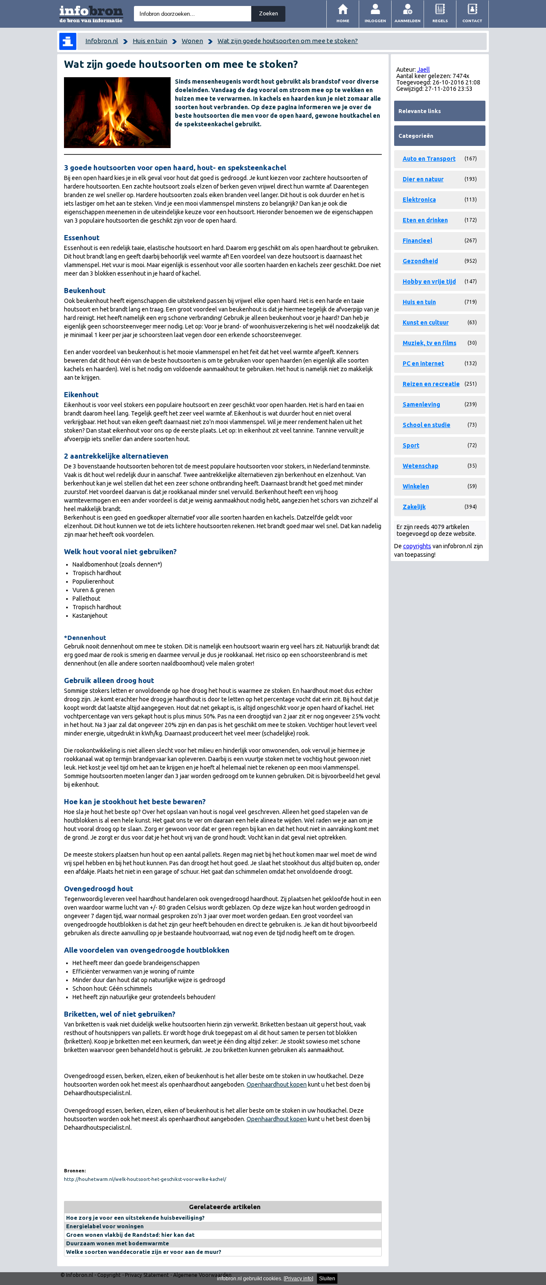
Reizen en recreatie (431, 384)
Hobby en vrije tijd (429, 281)
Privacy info (298, 1279)
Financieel (417, 240)
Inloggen (375, 20)
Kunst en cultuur (426, 322)
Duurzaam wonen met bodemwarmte (117, 1243)
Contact (472, 20)
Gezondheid (420, 261)
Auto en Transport (429, 158)
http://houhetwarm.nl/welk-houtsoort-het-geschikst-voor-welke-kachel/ (145, 1179)
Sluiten (327, 1279)
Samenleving (421, 404)
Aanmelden (408, 20)
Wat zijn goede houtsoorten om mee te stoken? (288, 40)
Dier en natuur (423, 179)
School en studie (426, 425)
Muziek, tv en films (429, 343)
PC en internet (423, 363)
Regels (440, 20)
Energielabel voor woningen (105, 1226)
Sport (411, 445)
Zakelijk (414, 506)
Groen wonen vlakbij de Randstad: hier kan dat (130, 1235)
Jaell (423, 69)
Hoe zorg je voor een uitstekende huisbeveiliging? (135, 1218)
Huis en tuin (150, 40)
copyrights (417, 546)
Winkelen (416, 486)
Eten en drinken (425, 220)
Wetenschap (421, 465)
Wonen (192, 40)
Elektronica (419, 199)
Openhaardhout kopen (277, 1084)
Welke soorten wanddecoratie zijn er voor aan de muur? (143, 1252)
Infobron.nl (101, 40)
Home (343, 20)
